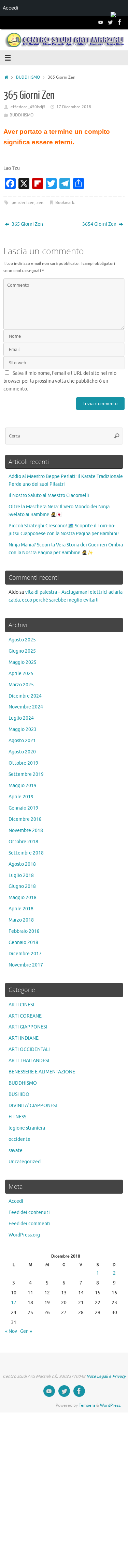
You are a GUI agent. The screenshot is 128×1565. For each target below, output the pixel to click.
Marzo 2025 (21, 685)
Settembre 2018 (26, 853)
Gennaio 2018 (23, 942)
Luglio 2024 (21, 718)
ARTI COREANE (25, 1016)
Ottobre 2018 (23, 842)
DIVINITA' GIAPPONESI (33, 1105)
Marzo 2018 (21, 920)
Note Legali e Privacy (106, 1376)
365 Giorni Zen (27, 224)
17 (13, 1303)
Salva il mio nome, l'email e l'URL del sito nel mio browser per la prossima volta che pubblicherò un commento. (59, 381)
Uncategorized (25, 1162)
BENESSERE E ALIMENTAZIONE (42, 1072)
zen (40, 202)
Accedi (16, 1201)
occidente (19, 1139)
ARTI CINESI (21, 1005)
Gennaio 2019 (23, 808)
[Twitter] (110, 22)
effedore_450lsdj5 (28, 107)
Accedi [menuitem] (10, 8)
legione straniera (27, 1128)
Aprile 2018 (21, 909)
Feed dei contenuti (29, 1212)
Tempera (87, 1405)
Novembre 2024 (26, 707)
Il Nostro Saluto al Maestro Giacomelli (49, 495)
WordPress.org (24, 1235)
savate (16, 1150)
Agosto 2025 (22, 640)
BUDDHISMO (28, 77)
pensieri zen (23, 202)
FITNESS (17, 1117)
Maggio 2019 (23, 785)
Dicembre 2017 (25, 954)
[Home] (6, 77)
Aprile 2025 (21, 673)
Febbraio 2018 (24, 931)
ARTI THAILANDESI (29, 1061)
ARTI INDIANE (24, 1038)
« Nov (11, 1331)
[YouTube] (100, 22)
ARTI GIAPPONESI (28, 1027)
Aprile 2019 (21, 797)
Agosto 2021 (22, 741)
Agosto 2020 (22, 752)
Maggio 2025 (23, 662)
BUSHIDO (19, 1094)
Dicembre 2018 (25, 819)
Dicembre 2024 (25, 696)
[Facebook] (120, 22)
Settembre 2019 (26, 774)
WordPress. (110, 1405)
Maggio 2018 (23, 897)
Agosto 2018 (22, 864)
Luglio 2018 (21, 875)
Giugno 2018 (22, 886)
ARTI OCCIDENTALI (29, 1049)
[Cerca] (117, 436)
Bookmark (64, 202)
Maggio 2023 (23, 729)
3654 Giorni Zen (99, 224)
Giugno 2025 (22, 651)
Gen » (26, 1331)
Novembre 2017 (26, 965)
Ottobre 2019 (23, 763)
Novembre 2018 (26, 830)
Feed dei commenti (30, 1224)
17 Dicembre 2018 (73, 107)
